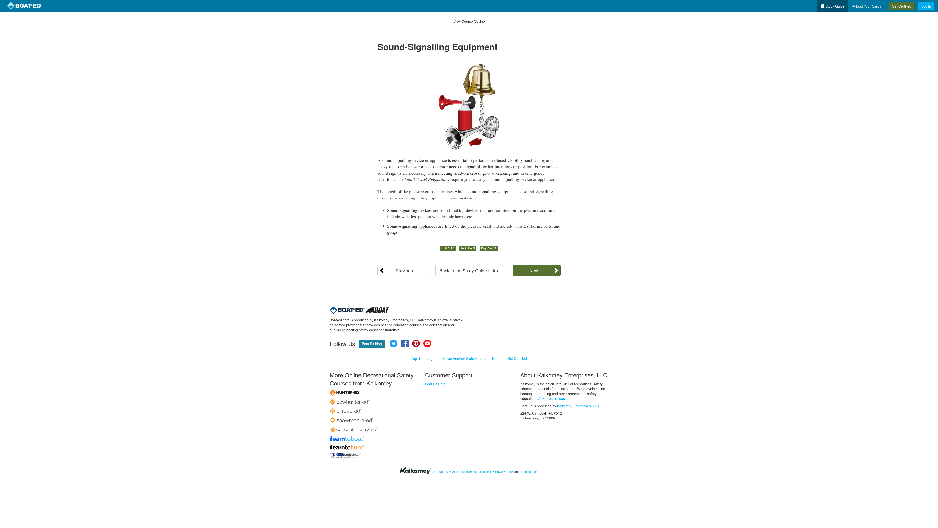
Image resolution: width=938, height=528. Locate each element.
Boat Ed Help (435, 383)
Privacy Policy (504, 471)
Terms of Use (529, 471)
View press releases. (553, 398)
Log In (926, 6)
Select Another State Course (464, 358)
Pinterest (416, 343)
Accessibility (486, 471)
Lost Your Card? (868, 6)
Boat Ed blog (372, 343)
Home (496, 358)
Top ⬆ (416, 358)
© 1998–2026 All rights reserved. (455, 471)
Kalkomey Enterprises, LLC (578, 405)
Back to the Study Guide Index (469, 270)
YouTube (427, 343)
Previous (404, 270)
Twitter (393, 343)
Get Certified (901, 6)
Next (533, 270)
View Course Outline (469, 21)
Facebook (405, 343)
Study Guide (834, 6)
